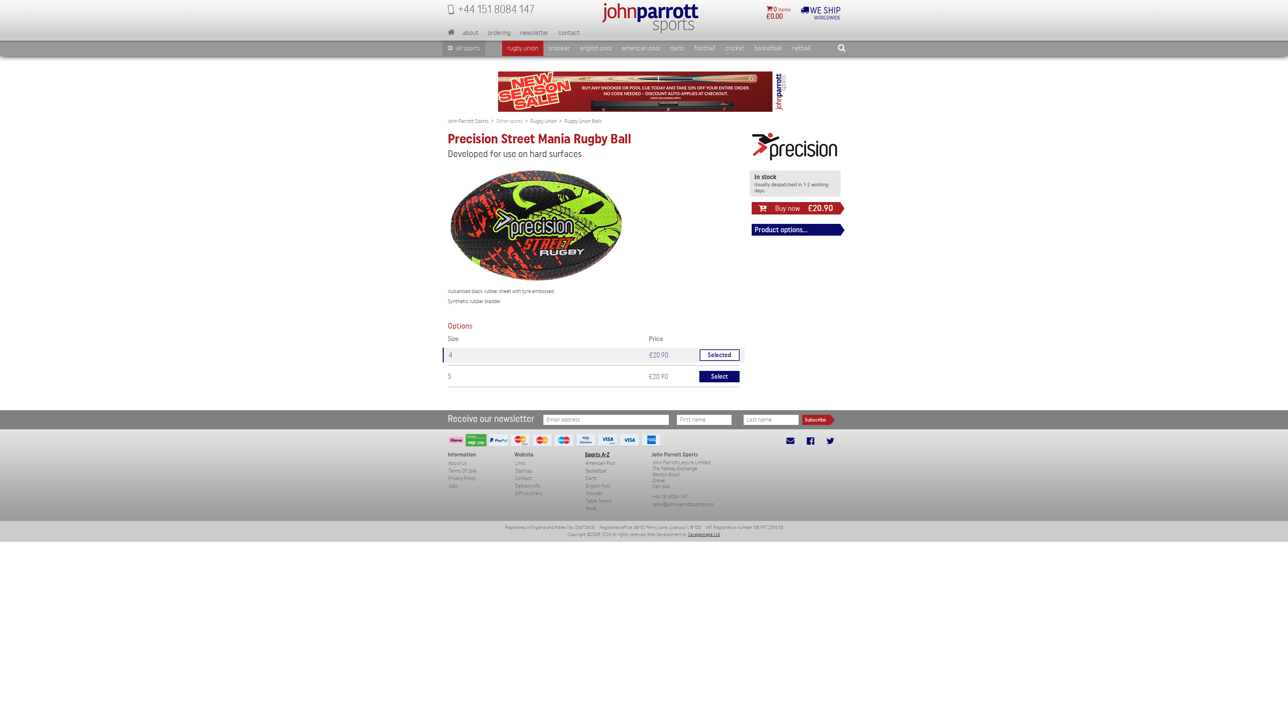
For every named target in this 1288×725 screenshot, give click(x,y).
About (470, 33)
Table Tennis (598, 501)
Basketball (768, 48)
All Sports (467, 48)
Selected (719, 355)
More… (592, 508)
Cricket (734, 48)
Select (719, 377)
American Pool (641, 48)
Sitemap (523, 471)
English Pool (598, 486)
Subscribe (815, 420)
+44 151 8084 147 (670, 496)
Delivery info (527, 486)
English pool (595, 48)
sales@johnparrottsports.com (683, 504)
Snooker (559, 48)
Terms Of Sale (462, 471)
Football (704, 48)
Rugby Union (522, 48)
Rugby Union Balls (583, 121)
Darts (677, 48)
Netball (801, 48)
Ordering (499, 33)
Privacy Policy (462, 478)
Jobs (453, 486)
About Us (457, 463)
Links (520, 463)
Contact (569, 33)
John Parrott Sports (468, 121)
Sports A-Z (597, 454)
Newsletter (534, 33)
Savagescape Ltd (704, 534)
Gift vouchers (528, 493)
